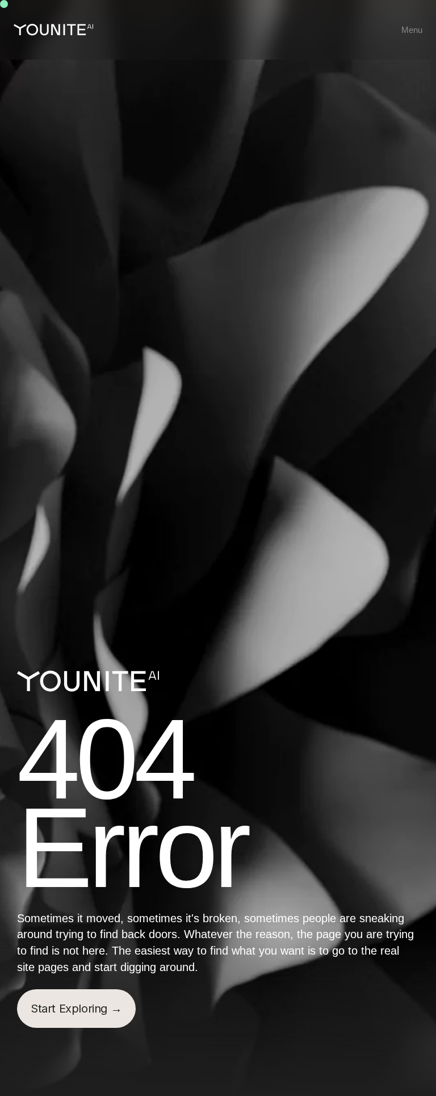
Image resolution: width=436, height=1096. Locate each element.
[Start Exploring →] (76, 1008)
